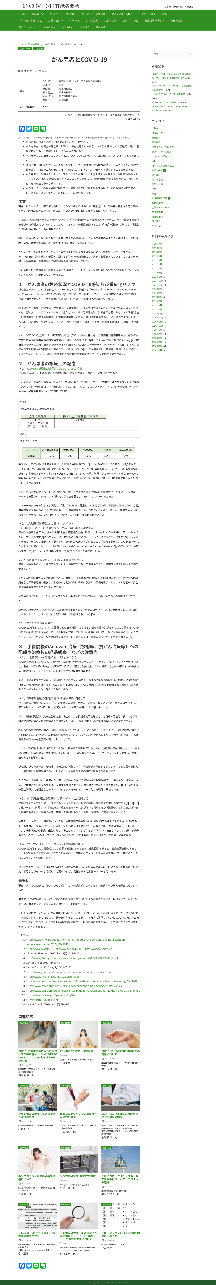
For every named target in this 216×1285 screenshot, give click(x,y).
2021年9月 (157, 288)
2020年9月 (157, 329)
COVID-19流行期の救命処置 (78, 1176)
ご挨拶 (21, 13)
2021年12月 (157, 280)
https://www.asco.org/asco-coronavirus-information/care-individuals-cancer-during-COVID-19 (81, 981)
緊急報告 (70, 13)
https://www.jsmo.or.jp (98, 949)
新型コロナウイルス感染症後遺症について (36, 1177)
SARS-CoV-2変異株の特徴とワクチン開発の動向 (119, 1115)
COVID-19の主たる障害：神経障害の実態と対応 (37, 1234)
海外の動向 (67, 27)
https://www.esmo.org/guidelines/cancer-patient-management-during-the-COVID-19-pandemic (83, 990)
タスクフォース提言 (122, 13)
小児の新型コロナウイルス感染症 (168, 94)
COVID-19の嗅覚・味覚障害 (76, 1051)
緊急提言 (55, 13)
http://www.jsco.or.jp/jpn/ (67, 949)
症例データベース (27, 27)
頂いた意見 (92, 20)
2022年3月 (157, 272)
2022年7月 (157, 260)
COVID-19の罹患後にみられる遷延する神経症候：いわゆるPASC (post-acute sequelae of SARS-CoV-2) (37, 1055)
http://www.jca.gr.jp (37, 949)
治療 (125, 20)
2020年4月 (157, 350)
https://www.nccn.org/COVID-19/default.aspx (52, 976)
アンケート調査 (147, 13)
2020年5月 (157, 346)
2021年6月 (157, 301)
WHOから (74, 20)
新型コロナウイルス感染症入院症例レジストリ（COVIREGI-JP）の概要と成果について (78, 1236)
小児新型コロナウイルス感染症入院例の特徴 (36, 1115)
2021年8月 (157, 292)
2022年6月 (157, 264)
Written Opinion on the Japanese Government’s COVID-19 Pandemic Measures (169, 106)
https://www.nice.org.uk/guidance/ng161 (50, 995)
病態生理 (39, 48)
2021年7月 (157, 297)
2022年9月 (157, 252)
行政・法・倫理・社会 (30, 20)
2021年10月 (157, 284)
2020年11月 (157, 321)
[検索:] (172, 53)
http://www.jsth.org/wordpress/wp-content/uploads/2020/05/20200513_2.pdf (72, 958)
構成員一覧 (38, 13)
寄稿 (164, 13)
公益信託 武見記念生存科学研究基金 (179, 7)
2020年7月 (157, 338)
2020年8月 (157, 333)
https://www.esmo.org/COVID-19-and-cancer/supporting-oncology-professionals (74, 986)
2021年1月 (157, 313)
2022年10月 (157, 247)
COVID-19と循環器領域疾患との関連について (120, 1052)
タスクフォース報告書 (93, 13)
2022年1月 (157, 276)
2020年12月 (157, 317)
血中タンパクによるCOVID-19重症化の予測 (120, 1234)
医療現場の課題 (153, 20)
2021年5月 (157, 305)
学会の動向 (49, 27)
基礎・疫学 (54, 20)
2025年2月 (157, 243)
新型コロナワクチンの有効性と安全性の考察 (78, 1115)
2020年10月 (157, 325)
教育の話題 (176, 20)
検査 (136, 20)
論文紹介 (84, 27)
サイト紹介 (102, 27)
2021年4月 (157, 309)
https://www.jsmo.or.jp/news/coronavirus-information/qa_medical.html (69, 972)
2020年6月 (157, 342)
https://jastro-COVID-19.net (42, 1000)
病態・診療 (110, 20)
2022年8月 (157, 256)
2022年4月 (157, 268)
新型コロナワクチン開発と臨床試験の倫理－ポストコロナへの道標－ (119, 1179)
